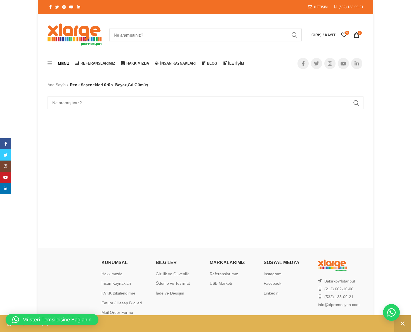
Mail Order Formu (117, 312)
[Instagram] (5, 166)
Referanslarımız (224, 274)
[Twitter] (5, 155)
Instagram (273, 274)
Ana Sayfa (57, 85)
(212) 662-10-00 (338, 289)
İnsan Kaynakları (116, 283)
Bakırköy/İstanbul (339, 281)
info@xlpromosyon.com (339, 304)
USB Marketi (221, 283)
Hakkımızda (111, 274)
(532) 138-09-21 (351, 7)
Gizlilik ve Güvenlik (172, 274)
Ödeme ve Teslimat (173, 283)
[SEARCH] (294, 35)
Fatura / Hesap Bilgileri (121, 303)
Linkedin (271, 293)
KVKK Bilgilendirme (118, 293)
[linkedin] (5, 188)
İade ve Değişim (170, 293)
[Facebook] (5, 143)
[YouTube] (5, 177)
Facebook (272, 283)
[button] (391, 312)
